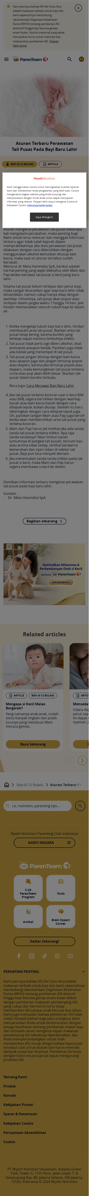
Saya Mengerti (44, 217)
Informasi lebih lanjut (39, 205)
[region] (44, 200)
